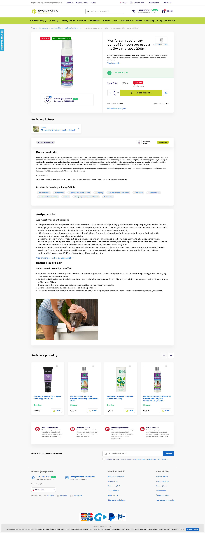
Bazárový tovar (161, 486)
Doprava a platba (82, 3)
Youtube (50, 495)
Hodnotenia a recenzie (165, 500)
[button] (171, 355)
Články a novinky (162, 495)
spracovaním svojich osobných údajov (151, 459)
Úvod (33, 28)
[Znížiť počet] (114, 94)
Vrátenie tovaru (162, 476)
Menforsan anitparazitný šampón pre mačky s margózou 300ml (84, 398)
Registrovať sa (154, 3)
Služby (93, 3)
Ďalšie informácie (178, 529)
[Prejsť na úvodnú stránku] (45, 11)
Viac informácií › (113, 63)
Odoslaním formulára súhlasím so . (137, 459)
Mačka (66, 197)
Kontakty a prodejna (116, 476)
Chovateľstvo (43, 28)
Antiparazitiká (56, 28)
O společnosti (113, 491)
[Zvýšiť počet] (114, 91)
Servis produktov (162, 481)
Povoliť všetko (192, 529)
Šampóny (99, 193)
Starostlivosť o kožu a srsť (80, 193)
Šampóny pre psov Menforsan (86, 197)
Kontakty (70, 3)
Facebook (64, 495)
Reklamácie (112, 481)
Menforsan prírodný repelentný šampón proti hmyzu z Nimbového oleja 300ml (157, 398)
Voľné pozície (113, 495)
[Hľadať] (88, 11)
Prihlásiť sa (167, 3)
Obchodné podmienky (117, 500)
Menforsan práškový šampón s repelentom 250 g (120, 397)
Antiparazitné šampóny (73, 28)
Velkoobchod (161, 491)
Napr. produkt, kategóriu (100, 11)
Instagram (78, 495)
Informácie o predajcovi (116, 108)
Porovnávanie (139, 3)
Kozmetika (59, 193)
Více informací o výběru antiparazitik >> (55, 258)
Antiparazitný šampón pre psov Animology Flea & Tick (47, 397)
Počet (110, 93)
